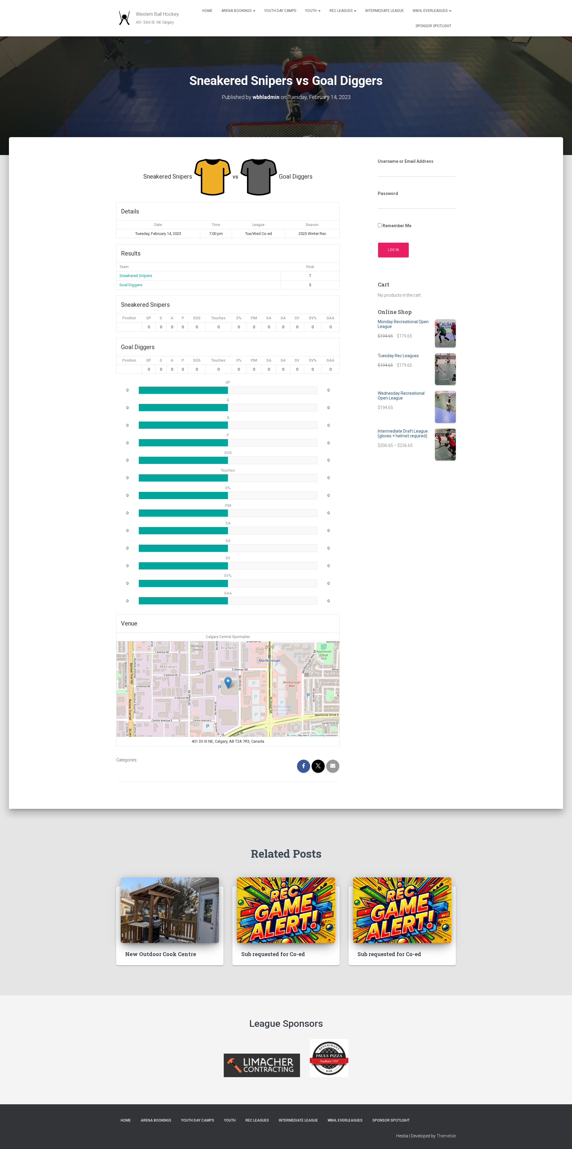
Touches (218, 318)
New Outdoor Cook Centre (160, 954)
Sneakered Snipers (135, 275)
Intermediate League (384, 11)
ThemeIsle (446, 1135)
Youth (311, 11)
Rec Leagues (341, 11)
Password (388, 193)
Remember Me (396, 225)
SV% (313, 318)
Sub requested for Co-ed (273, 954)
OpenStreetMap (317, 735)
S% (239, 318)
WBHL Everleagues (430, 11)
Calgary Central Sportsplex (228, 637)
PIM (254, 318)
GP (148, 318)
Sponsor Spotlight (433, 26)
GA (283, 318)
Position (129, 318)
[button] (253, 11)
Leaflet (292, 735)
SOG (196, 318)
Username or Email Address (405, 161)
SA (268, 318)
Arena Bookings (236, 11)
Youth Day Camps (280, 11)
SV (297, 318)
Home (207, 11)
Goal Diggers (130, 285)
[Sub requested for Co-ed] (286, 909)
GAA (330, 318)
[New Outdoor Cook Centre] (170, 909)
